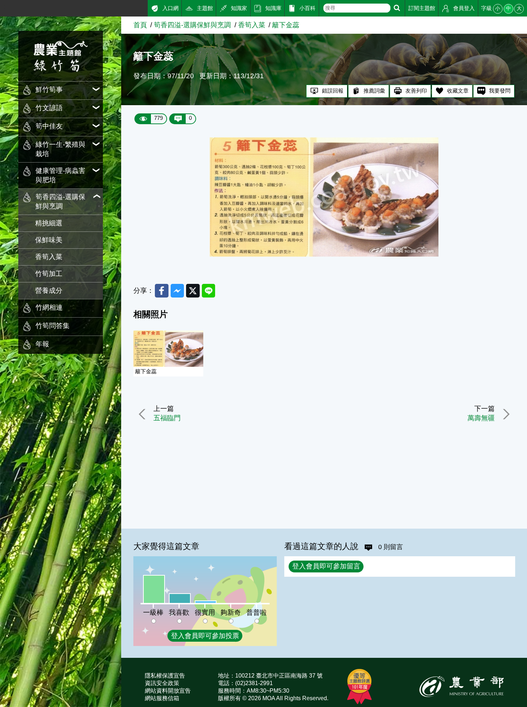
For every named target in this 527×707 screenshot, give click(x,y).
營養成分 (48, 290)
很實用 (205, 612)
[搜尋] (397, 8)
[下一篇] (505, 414)
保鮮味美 (48, 240)
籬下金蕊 (285, 25)
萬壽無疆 (481, 418)
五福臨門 (167, 418)
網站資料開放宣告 (168, 691)
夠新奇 (230, 612)
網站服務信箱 (162, 698)
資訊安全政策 (162, 683)
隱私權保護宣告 (165, 676)
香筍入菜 (48, 257)
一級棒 (153, 612)
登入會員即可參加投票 (205, 636)
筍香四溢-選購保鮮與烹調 (192, 25)
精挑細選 (48, 223)
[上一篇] (143, 414)
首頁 (140, 25)
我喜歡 (179, 612)
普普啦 (256, 612)
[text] (356, 8)
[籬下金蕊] (324, 254)
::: (2, 6)
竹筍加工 (48, 273)
